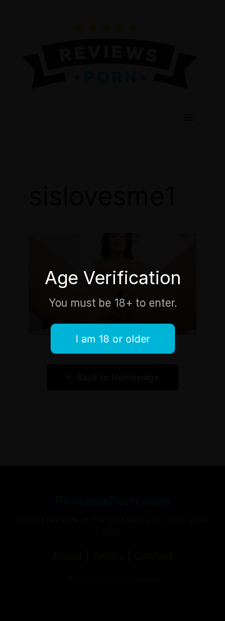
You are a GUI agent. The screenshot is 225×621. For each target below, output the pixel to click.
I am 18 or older (113, 338)
